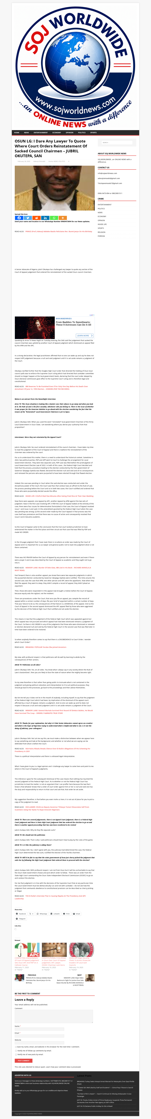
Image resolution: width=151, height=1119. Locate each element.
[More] (63, 218)
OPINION (69, 132)
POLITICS (82, 132)
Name (17, 1026)
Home (16, 132)
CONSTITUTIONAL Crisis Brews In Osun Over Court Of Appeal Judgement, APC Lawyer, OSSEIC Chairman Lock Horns (54, 961)
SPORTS (101, 228)
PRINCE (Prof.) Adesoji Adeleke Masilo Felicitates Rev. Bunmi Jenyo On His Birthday (58, 231)
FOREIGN (101, 236)
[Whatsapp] (54, 218)
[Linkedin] (45, 218)
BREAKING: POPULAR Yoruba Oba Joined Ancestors (45, 647)
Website (18, 1040)
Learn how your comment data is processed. (63, 1067)
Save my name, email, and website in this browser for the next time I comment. (48, 1047)
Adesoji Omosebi (39, 161)
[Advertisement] (55, 251)
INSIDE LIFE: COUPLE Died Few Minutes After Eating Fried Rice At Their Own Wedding (59, 496)
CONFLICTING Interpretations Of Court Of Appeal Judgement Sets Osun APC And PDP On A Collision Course (27, 961)
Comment (18, 1008)
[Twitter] (28, 218)
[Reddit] (36, 218)
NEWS (26, 132)
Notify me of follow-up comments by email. (35, 1051)
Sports (93, 132)
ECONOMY (56, 132)
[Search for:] (117, 143)
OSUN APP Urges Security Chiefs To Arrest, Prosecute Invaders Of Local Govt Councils (79, 961)
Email (17, 1033)
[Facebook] (19, 218)
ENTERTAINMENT (41, 132)
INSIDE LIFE (102, 224)
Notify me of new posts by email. (30, 1054)
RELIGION (101, 232)
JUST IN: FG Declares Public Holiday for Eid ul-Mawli (94, 1106)
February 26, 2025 (24, 161)
